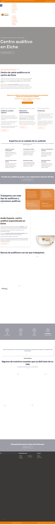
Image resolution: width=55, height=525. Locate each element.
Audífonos (14, 3)
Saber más (4, 130)
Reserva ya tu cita (27, 447)
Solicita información (27, 179)
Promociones (14, 20)
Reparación (14, 5)
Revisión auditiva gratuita (7, 52)
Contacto (14, 12)
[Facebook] (1, 519)
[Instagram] (3, 519)
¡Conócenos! (4, 243)
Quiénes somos (15, 9)
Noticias (13, 10)
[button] (32, 14)
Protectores (14, 6)
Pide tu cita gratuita (27, 102)
